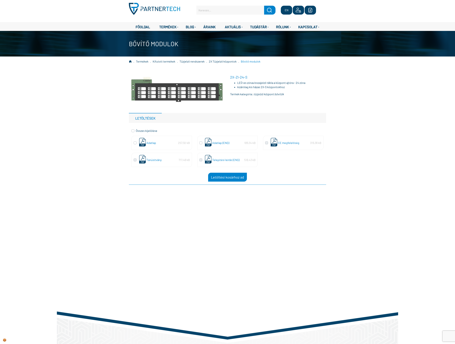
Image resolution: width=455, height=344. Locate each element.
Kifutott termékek (164, 61)
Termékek (142, 61)
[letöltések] (310, 10)
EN (286, 10)
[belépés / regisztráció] (298, 10)
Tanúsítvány (154, 160)
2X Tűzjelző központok (223, 61)
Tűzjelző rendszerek (192, 61)
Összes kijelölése (146, 130)
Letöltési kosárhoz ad (227, 177)
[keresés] (269, 10)
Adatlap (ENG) (220, 142)
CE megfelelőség (288, 142)
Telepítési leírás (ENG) (226, 160)
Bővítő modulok (250, 61)
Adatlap (151, 142)
